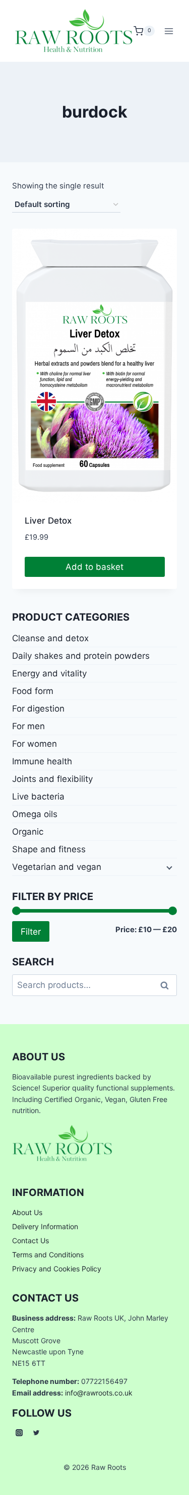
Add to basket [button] (94, 567)
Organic (27, 832)
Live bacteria (38, 796)
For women (34, 744)
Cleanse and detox (50, 638)
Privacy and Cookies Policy (56, 1268)
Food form (32, 691)
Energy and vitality (49, 673)
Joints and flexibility (52, 779)
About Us (27, 1212)
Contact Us (30, 1240)
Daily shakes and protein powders (81, 656)
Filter (31, 931)
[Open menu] (169, 31)
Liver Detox (48, 521)
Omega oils (34, 814)
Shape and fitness (49, 849)
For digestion (38, 709)
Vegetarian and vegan (56, 867)
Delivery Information (45, 1226)
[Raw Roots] (74, 31)
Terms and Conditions (48, 1254)
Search (167, 985)
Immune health (42, 761)
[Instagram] (19, 1433)
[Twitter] (36, 1433)
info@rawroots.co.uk (99, 1392)
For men (28, 726)
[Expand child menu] (168, 866)
